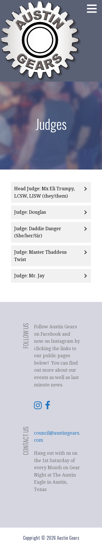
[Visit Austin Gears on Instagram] (38, 407)
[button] (94, 8)
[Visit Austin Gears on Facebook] (47, 407)
